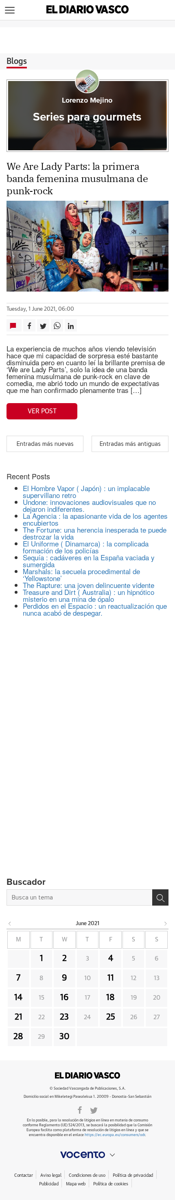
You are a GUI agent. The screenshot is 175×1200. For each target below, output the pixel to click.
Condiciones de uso (87, 1175)
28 (18, 1037)
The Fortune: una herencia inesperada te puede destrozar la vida (94, 533)
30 (64, 1037)
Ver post (42, 411)
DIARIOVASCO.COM (87, 1075)
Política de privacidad (133, 1175)
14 (18, 998)
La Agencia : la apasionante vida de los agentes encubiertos (95, 519)
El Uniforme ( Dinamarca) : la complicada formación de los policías (86, 546)
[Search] (160, 897)
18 (110, 998)
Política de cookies (110, 1184)
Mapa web (75, 1184)
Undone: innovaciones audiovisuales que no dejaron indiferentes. (89, 505)
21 (18, 1017)
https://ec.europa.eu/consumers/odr (115, 1135)
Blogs (17, 61)
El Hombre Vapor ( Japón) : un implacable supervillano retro (86, 491)
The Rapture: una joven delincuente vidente (88, 585)
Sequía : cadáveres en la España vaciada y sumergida (89, 560)
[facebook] (80, 1109)
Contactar (23, 1175)
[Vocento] (87, 1155)
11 (110, 978)
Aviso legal (50, 1175)
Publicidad (48, 1184)
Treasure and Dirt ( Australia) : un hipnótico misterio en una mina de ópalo (88, 595)
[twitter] (93, 1109)
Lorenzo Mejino (87, 100)
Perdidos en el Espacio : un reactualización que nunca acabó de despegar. (95, 609)
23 (64, 1017)
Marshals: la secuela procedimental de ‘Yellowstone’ (81, 574)
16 (64, 998)
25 (110, 1017)
